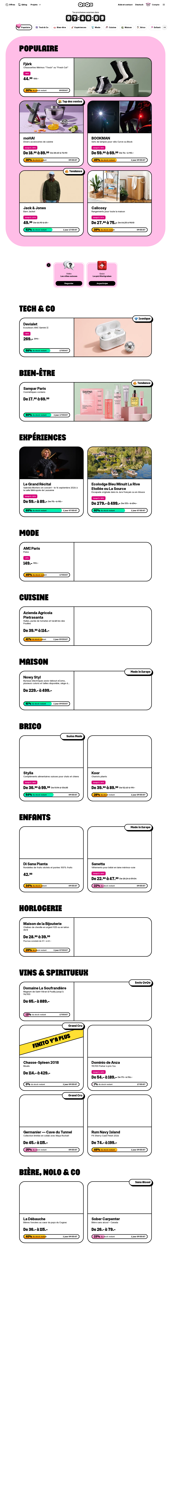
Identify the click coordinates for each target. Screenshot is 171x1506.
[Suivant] (164, 27)
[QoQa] (85, 4)
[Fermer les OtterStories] (48, 265)
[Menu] (164, 4)
